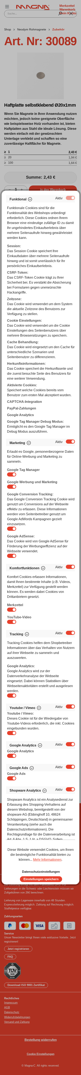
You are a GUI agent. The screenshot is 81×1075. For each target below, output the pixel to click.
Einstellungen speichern (41, 879)
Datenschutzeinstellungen (41, 871)
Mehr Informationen (47, 859)
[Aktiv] (70, 198)
